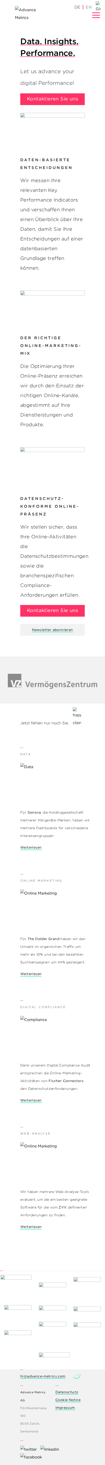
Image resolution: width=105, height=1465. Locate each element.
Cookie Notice (68, 1400)
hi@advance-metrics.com (42, 1376)
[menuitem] (88, 7)
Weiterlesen (31, 847)
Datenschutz (66, 1392)
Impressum (65, 1408)
